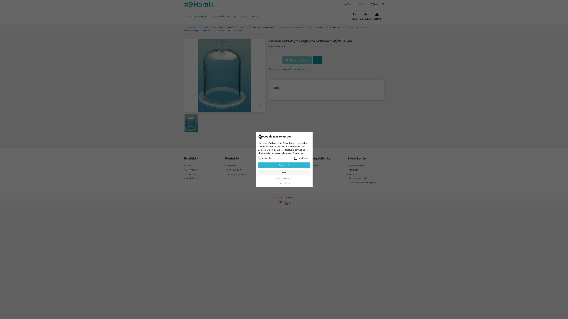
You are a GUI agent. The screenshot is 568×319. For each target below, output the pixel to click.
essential (266, 158)
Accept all (284, 165)
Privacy (281, 183)
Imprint (287, 183)
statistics (304, 158)
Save (284, 172)
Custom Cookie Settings (284, 179)
